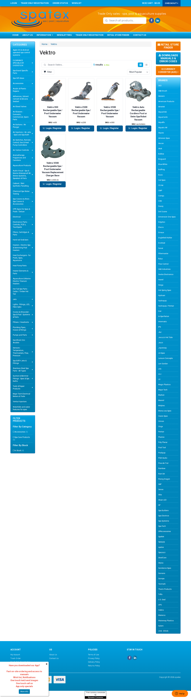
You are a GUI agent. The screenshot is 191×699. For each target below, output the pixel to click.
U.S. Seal (161, 600)
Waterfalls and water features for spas (21, 408)
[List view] (146, 65)
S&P (159, 484)
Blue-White (162, 164)
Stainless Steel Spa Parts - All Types (21, 369)
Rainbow (161, 468)
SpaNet (161, 537)
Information (44, 35)
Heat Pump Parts (20, 266)
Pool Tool (162, 448)
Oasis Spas (163, 416)
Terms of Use (93, 654)
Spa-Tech (162, 526)
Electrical (17, 217)
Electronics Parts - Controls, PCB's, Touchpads (20, 224)
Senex (160, 489)
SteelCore (162, 558)
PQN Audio (162, 458)
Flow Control (163, 264)
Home (15, 35)
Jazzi (160, 343)
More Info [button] (24, 691)
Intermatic (162, 322)
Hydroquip (162, 301)
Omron (161, 421)
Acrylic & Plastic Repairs (19, 90)
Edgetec (161, 222)
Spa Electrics (163, 516)
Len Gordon (163, 364)
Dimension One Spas (167, 217)
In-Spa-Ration (163, 316)
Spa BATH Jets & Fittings (19, 362)
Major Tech (162, 390)
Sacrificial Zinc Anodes (19, 341)
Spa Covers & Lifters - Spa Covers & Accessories (21, 201)
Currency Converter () (167, 70)
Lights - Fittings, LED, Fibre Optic (21, 305)
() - (152, 3)
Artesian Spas (164, 138)
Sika (160, 495)
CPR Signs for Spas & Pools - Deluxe (21, 210)
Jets (15, 299)
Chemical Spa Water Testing (21, 192)
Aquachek (162, 112)
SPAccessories (164, 531)
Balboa (161, 154)
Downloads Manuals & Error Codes (169, 58)
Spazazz (161, 552)
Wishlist (76, 3)
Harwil (160, 280)
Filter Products (19, 419)
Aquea (161, 133)
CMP (160, 191)
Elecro (161, 227)
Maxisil (161, 400)
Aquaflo (161, 122)
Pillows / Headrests (21, 322)
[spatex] (40, 18)
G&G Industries (164, 269)
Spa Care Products (21, 438)
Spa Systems (163, 521)
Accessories (18, 83)
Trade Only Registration (35, 3)
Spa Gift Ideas (18, 78)
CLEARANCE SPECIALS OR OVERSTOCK (18, 63)
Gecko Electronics (165, 274)
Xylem (161, 626)
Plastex (161, 437)
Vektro (54, 44)
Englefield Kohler (165, 238)
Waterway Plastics (166, 621)
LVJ (159, 374)
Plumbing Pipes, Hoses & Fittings (19, 328)
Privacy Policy (94, 658)
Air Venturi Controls (21, 150)
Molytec (161, 406)
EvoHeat (161, 243)
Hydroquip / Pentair (166, 306)
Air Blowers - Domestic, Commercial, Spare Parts (21, 115)
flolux (160, 259)
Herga (160, 285)
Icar (159, 311)
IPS (159, 327)
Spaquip (161, 542)
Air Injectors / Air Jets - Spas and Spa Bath (22, 133)
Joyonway (162, 348)
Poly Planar (162, 442)
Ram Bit (161, 474)
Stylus (160, 563)
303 (159, 86)
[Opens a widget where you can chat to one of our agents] (180, 694)
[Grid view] (140, 65)
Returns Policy (94, 666)
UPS (160, 605)
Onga (160, 426)
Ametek (161, 107)
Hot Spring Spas (164, 290)
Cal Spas (161, 180)
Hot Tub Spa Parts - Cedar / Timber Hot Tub (20, 291)
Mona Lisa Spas (164, 411)
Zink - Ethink (163, 631)
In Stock (19, 450)
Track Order (15, 658)
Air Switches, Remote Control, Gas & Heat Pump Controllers (22, 142)
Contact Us (139, 35)
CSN (160, 201)
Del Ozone (162, 212)
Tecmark (161, 584)
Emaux (161, 232)
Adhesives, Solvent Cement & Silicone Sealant (21, 99)
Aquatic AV (162, 128)
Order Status (60, 3)
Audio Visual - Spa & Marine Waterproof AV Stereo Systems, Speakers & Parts (22, 174)
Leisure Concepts (165, 358)
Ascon (161, 143)
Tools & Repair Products (18, 387)
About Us (27, 35)
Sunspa (161, 579)
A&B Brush (162, 91)
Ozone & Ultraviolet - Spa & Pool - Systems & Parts (21, 314)
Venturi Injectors (20, 402)
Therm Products (165, 589)
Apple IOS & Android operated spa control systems (21, 52)
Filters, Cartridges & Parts (21, 233)
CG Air (160, 185)
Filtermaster (163, 253)
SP (159, 505)
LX (159, 379)
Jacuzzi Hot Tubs (165, 337)
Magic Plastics (164, 385)
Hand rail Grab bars (20, 240)
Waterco (161, 615)
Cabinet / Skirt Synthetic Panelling (21, 184)
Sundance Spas (164, 568)
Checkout (171, 3)
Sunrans (161, 573)
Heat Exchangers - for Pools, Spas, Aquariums (22, 257)
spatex (161, 547)
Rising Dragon (164, 479)
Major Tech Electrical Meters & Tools (21, 395)
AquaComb (162, 117)
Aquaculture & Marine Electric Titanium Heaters (22, 281)
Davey (160, 206)
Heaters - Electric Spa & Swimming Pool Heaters (21, 247)
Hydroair (161, 295)
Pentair (161, 432)
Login (13, 3)
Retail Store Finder (118, 35)
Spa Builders (163, 510)
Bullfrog (161, 169)
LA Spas (161, 353)
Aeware (161, 96)
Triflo (160, 594)
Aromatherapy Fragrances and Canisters (19, 157)
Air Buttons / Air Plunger (19, 126)
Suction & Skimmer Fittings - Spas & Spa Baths (21, 378)
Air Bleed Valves (19, 107)
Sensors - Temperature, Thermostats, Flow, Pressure (21, 352)
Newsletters (64, 35)
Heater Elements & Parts (20, 272)
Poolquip (161, 453)
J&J (159, 332)
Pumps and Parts (20, 335)
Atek (160, 149)
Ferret (160, 248)
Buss (160, 175)
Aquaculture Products (22, 165)
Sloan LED (162, 500)
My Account (15, 654)
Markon (161, 395)
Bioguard (162, 159)
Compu (161, 196)
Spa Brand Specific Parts (20, 72)
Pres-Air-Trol (163, 463)
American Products (166, 101)
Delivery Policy (94, 662)
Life (159, 369)
